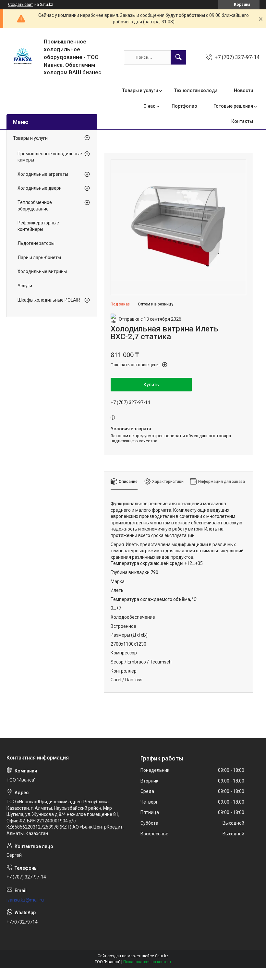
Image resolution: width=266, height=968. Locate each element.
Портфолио (184, 106)
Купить (151, 384)
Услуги (25, 285)
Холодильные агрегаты (43, 174)
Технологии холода (196, 90)
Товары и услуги (140, 90)
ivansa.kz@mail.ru (25, 899)
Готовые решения (233, 106)
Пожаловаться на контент (147, 962)
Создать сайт (20, 4)
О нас (149, 106)
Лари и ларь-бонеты (39, 257)
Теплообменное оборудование (35, 205)
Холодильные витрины (42, 271)
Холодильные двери (40, 188)
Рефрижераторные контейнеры (38, 226)
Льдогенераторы (36, 243)
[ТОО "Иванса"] (22, 57)
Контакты (242, 121)
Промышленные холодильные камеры (50, 157)
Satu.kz (161, 956)
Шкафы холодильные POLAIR (49, 300)
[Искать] (178, 57)
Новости (243, 90)
